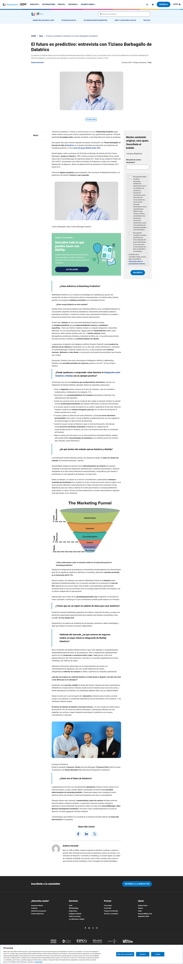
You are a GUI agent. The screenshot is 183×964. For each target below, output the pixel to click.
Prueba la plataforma (37, 913)
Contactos (34, 908)
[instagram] (97, 928)
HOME (33, 36)
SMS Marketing (73, 908)
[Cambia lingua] (152, 5)
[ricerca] (147, 5)
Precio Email (108, 905)
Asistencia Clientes (37, 905)
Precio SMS (107, 908)
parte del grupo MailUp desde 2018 (87, 148)
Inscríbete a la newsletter (137, 884)
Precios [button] (61, 4)
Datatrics (70, 145)
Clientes (140, 908)
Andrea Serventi (37, 63)
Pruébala (163, 4)
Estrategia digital (69, 20)
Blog (41, 36)
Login (175, 4)
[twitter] (94, 834)
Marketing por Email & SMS (43, 20)
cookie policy (38, 962)
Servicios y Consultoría (111, 913)
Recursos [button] (73, 4)
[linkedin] (86, 834)
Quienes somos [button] (88, 4)
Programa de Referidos (111, 911)
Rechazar (143, 954)
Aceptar (157, 954)
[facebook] (78, 834)
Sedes (140, 911)
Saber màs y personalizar (125, 954)
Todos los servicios (75, 916)
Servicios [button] (34, 4)
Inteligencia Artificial (75, 913)
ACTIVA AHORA (72, 269)
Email (70, 905)
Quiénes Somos (143, 905)
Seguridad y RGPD (143, 916)
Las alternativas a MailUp (76, 919)
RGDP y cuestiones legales (125, 20)
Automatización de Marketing (95, 20)
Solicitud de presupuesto (38, 911)
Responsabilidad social (145, 913)
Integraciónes (48, 4)
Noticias (146, 20)
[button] (40, 135)
